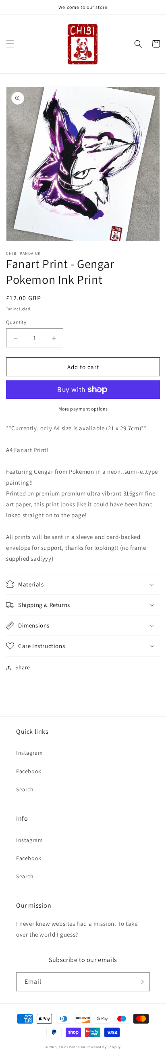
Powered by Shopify (104, 1046)
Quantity (16, 322)
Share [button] (22, 667)
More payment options (83, 409)
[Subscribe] (140, 981)
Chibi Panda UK (72, 1046)
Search (25, 789)
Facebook (29, 771)
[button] (10, 44)
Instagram (29, 752)
